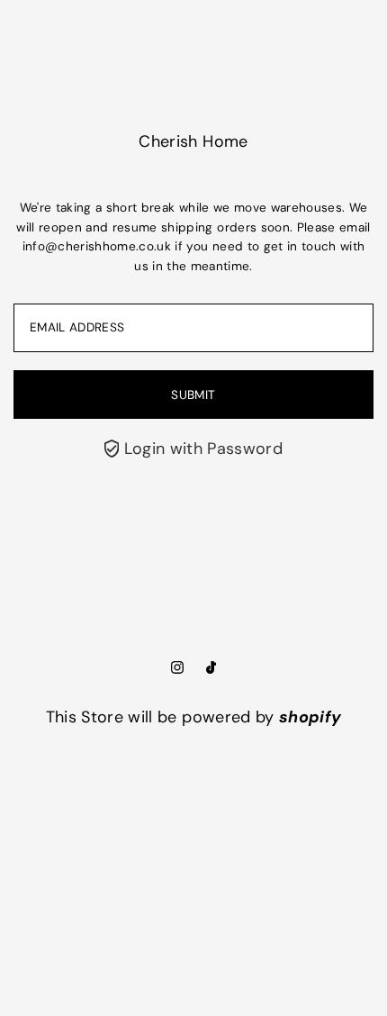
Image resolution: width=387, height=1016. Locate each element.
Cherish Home (193, 141)
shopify (310, 717)
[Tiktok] (211, 668)
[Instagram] (177, 668)
